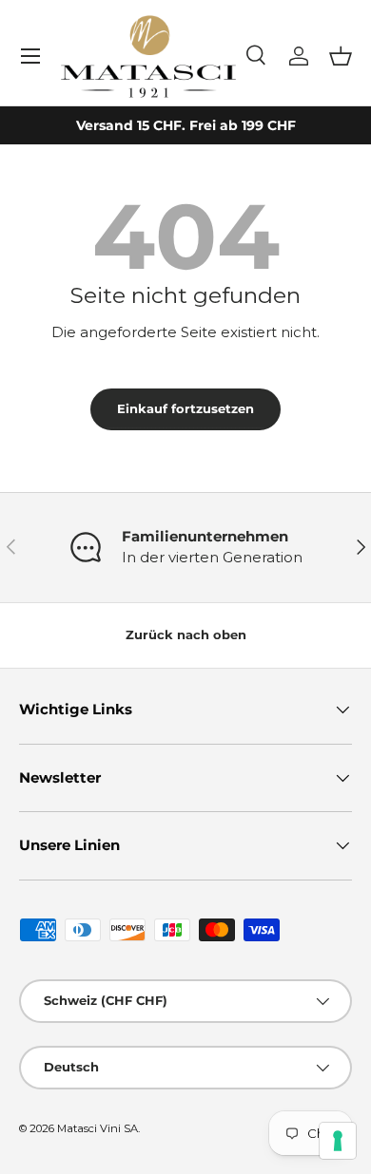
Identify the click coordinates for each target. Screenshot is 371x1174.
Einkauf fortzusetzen (185, 408)
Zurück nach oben (186, 634)
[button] (340, 56)
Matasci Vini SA (97, 1128)
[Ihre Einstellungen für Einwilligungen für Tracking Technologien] (338, 1141)
